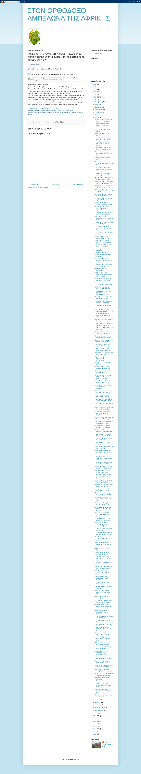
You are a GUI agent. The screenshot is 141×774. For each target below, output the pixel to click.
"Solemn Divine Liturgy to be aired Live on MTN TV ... (103, 245)
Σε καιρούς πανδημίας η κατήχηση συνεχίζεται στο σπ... (103, 691)
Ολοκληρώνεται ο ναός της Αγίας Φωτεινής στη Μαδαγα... (102, 578)
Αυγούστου (98, 112)
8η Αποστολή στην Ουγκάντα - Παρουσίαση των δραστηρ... (104, 533)
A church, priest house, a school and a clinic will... (103, 237)
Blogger (76, 760)
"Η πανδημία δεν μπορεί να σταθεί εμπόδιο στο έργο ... (103, 306)
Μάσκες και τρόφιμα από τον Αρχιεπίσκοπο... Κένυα (103, 332)
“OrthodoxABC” (97, 53)
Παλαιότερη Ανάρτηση (77, 184)
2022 (95, 94)
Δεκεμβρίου (98, 102)
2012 (95, 731)
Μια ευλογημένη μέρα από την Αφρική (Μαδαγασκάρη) (103, 391)
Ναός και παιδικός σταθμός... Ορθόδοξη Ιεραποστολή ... (103, 279)
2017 (95, 718)
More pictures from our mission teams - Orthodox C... (104, 408)
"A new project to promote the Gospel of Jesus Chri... (103, 463)
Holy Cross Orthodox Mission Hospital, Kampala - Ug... (103, 195)
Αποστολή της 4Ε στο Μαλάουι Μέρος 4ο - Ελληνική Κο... (104, 418)
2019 (95, 713)
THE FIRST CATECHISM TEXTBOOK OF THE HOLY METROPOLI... (103, 228)
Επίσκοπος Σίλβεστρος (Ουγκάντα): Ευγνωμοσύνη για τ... (103, 498)
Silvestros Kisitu (34, 64)
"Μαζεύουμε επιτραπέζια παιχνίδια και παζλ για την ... (104, 310)
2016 (95, 721)
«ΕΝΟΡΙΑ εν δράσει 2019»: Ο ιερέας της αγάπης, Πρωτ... (103, 174)
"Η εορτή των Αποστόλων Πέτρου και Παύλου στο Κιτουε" (102, 143)
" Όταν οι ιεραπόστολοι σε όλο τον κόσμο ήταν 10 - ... (103, 439)
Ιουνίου (97, 117)
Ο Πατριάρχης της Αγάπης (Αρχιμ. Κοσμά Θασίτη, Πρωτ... (102, 413)
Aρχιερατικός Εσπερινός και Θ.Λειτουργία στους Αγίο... (103, 148)
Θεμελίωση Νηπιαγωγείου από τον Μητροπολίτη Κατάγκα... (104, 182)
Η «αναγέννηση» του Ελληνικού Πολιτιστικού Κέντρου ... (102, 612)
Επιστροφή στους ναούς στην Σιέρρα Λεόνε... (103, 695)
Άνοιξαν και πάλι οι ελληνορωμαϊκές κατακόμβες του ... (104, 562)
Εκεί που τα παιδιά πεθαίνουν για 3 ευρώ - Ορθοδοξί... (103, 633)
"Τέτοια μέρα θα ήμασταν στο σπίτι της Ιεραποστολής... (103, 120)
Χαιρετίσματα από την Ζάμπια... (104, 624)
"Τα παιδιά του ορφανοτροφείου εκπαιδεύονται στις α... (102, 652)
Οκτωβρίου (98, 107)
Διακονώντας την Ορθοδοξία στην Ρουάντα (103, 647)
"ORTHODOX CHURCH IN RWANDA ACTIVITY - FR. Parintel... (103, 508)
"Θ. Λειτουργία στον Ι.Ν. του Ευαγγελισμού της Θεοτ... (103, 336)
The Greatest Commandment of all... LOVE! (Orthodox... (104, 223)
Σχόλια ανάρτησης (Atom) (42, 187)
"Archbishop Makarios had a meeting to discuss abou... (103, 367)
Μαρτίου (97, 705)
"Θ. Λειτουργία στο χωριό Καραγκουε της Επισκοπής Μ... (103, 153)
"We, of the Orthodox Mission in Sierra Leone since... (104, 422)
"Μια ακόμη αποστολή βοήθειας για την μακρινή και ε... (104, 404)
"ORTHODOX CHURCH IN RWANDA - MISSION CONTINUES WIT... (103, 376)
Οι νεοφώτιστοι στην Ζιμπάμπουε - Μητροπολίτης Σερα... (104, 163)
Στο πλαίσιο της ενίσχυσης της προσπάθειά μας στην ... (103, 345)
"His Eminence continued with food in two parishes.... (104, 178)
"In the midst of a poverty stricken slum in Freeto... (103, 395)
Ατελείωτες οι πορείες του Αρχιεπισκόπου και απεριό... (104, 519)
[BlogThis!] (57, 122)
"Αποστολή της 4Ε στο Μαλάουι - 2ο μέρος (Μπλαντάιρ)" (104, 674)
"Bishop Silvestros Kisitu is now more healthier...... (104, 328)
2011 (95, 734)
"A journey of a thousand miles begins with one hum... (104, 485)
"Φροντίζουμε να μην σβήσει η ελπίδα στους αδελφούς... (103, 434)
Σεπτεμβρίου (99, 109)
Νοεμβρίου (98, 104)
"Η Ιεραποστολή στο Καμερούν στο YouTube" (104, 617)
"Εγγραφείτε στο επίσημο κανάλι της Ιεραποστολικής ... (104, 241)
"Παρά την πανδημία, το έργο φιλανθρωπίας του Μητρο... (104, 399)
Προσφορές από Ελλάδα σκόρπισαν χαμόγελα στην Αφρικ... (103, 606)
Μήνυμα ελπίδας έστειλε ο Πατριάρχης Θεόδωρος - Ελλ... (103, 592)
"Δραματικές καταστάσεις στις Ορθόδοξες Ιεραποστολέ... (103, 199)
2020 (95, 99)
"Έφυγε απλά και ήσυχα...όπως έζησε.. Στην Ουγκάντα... (104, 353)
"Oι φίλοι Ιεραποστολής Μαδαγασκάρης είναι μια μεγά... (103, 685)
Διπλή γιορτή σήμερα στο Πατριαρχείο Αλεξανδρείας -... (103, 169)
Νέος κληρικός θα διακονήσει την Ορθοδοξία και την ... (103, 186)
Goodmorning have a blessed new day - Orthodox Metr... (103, 467)
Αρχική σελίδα (55, 184)
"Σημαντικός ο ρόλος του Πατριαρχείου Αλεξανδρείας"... (102, 358)
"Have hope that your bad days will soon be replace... (104, 233)
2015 (95, 723)
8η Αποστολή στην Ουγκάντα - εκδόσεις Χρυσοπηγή (104, 302)
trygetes (106, 742)
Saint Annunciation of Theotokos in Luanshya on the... (103, 538)
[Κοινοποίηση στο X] (59, 122)
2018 (95, 716)
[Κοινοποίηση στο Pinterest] (63, 122)
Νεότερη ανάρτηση (33, 184)
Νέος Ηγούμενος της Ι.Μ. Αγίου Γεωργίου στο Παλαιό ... (104, 341)
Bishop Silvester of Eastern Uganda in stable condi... (103, 549)
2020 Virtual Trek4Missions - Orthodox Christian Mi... (103, 601)
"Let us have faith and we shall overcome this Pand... (104, 324)
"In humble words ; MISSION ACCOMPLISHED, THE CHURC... (103, 386)
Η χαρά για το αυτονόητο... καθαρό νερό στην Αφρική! (103, 670)
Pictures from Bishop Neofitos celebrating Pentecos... (103, 503)
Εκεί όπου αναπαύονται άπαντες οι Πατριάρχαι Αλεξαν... (102, 315)
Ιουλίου (97, 115)
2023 (95, 92)
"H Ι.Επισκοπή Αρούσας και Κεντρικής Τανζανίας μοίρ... (103, 138)
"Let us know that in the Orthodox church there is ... (103, 657)
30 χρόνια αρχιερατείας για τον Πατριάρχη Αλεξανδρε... (104, 481)
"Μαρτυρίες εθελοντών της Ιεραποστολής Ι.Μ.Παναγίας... (102, 679)
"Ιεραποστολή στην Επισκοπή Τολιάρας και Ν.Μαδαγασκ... (104, 283)
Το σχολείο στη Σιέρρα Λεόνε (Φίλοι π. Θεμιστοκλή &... (103, 426)
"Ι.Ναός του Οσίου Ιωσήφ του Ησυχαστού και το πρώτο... (103, 557)
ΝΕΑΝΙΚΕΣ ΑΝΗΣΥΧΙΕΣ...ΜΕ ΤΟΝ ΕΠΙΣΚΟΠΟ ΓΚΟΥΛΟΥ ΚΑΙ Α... (104, 514)
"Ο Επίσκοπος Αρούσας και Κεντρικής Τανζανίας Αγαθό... (104, 621)
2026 (95, 84)
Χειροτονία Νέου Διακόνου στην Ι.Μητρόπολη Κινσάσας (104, 287)
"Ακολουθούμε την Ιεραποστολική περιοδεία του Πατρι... (104, 218)
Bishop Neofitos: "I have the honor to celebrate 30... (103, 381)
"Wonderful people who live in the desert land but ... (104, 320)
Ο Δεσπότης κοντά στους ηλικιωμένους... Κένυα (102, 553)
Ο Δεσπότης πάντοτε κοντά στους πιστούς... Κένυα (103, 643)
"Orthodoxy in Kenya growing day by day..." (103, 529)
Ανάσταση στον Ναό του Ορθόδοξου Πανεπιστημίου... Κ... (102, 250)
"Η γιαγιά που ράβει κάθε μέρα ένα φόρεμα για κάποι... (104, 489)
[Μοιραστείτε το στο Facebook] (61, 122)
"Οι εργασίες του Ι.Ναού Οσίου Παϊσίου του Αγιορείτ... (104, 213)
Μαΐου (97, 700)
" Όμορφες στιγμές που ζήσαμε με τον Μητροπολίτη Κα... (104, 371)
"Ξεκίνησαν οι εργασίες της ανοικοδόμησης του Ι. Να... (103, 493)
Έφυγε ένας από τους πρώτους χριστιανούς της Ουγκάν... (104, 265)
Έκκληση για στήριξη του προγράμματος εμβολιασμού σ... (104, 628)
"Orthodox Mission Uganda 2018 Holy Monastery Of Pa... (103, 476)
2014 (95, 726)
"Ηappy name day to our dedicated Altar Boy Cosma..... (102, 125)
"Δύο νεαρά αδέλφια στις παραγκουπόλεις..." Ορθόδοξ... (102, 208)
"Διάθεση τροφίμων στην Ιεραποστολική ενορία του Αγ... (103, 544)
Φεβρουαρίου (99, 707)
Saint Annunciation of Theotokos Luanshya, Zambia (102, 572)
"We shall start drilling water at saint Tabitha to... (104, 447)
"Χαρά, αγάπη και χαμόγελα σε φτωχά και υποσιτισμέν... (104, 666)
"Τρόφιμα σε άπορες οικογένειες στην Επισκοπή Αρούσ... (104, 567)
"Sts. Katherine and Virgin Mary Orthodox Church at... (104, 297)
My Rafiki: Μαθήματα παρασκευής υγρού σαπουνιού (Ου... (101, 524)
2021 (95, 97)
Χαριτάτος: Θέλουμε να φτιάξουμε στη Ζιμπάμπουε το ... (103, 458)
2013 (95, 729)
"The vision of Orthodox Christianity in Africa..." (102, 661)
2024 (95, 89)
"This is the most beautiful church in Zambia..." (102, 471)
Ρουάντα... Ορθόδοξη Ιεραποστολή (101, 269)
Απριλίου (98, 702)
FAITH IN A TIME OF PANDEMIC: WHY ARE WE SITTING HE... (103, 274)
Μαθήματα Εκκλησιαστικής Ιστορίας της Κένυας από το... (103, 452)
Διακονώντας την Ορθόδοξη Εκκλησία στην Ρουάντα (103, 349)
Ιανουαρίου (98, 710)
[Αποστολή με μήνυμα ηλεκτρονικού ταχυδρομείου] (55, 122)
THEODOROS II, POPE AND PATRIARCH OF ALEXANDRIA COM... (103, 292)
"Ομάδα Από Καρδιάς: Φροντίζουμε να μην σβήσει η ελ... (103, 260)
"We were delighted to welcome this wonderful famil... (102, 638)
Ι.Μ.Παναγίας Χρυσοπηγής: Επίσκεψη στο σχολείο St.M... (104, 430)
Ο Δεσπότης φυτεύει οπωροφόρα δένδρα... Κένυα (104, 203)
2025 (95, 86)
